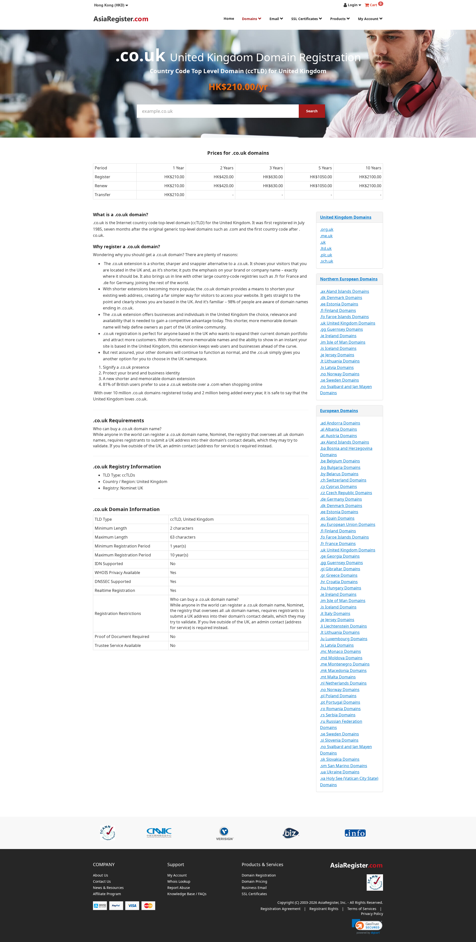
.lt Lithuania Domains (340, 361)
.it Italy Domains (335, 613)
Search (312, 111)
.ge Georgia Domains (340, 556)
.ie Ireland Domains (338, 335)
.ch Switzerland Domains (343, 480)
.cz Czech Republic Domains (346, 492)
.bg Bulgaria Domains (340, 467)
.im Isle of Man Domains (342, 342)
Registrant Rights (323, 908)
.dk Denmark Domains (341, 297)
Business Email (254, 888)
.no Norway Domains (339, 374)
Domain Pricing (254, 882)
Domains (250, 18)
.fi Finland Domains (338, 310)
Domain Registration (259, 875)
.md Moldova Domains (341, 658)
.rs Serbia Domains (338, 715)
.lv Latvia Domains (337, 367)
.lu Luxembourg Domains (343, 638)
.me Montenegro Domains (345, 664)
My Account (368, 18)
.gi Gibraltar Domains (340, 569)
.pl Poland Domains (338, 696)
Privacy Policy (372, 913)
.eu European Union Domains (347, 524)
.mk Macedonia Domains (343, 670)
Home (229, 18)
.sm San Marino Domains (343, 765)
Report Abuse (178, 888)
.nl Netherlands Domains (343, 683)
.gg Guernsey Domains (341, 329)
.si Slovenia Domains (339, 740)
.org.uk (326, 229)
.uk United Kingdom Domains (347, 323)
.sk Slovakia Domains (339, 759)
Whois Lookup (178, 882)
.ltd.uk (326, 248)
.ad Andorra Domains (340, 423)
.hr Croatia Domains (339, 581)
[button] (111, 4)
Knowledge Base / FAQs (187, 894)
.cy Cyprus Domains (338, 486)
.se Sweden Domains (339, 380)
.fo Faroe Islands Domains (344, 316)
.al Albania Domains (338, 429)
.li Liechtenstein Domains (343, 626)
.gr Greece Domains (338, 575)
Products (338, 18)
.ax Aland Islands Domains (344, 291)
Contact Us (102, 882)
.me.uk (326, 236)
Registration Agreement (280, 908)
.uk (323, 242)
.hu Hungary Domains (340, 588)
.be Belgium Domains (340, 461)
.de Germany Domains (341, 499)
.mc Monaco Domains (340, 651)
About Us (100, 875)
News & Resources (108, 888)
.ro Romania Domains (340, 708)
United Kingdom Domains (345, 217)
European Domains (339, 410)
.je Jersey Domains (337, 355)
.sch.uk (326, 261)
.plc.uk (326, 255)
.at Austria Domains (338, 435)
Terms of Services (361, 908)
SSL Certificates (305, 18)
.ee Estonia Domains (339, 304)
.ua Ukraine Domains (339, 772)
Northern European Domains (349, 279)
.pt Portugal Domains (340, 702)
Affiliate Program (107, 894)
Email (274, 18)
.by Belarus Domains (339, 474)
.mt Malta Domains (338, 677)
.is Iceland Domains (338, 348)
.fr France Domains (338, 543)
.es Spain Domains (337, 518)
